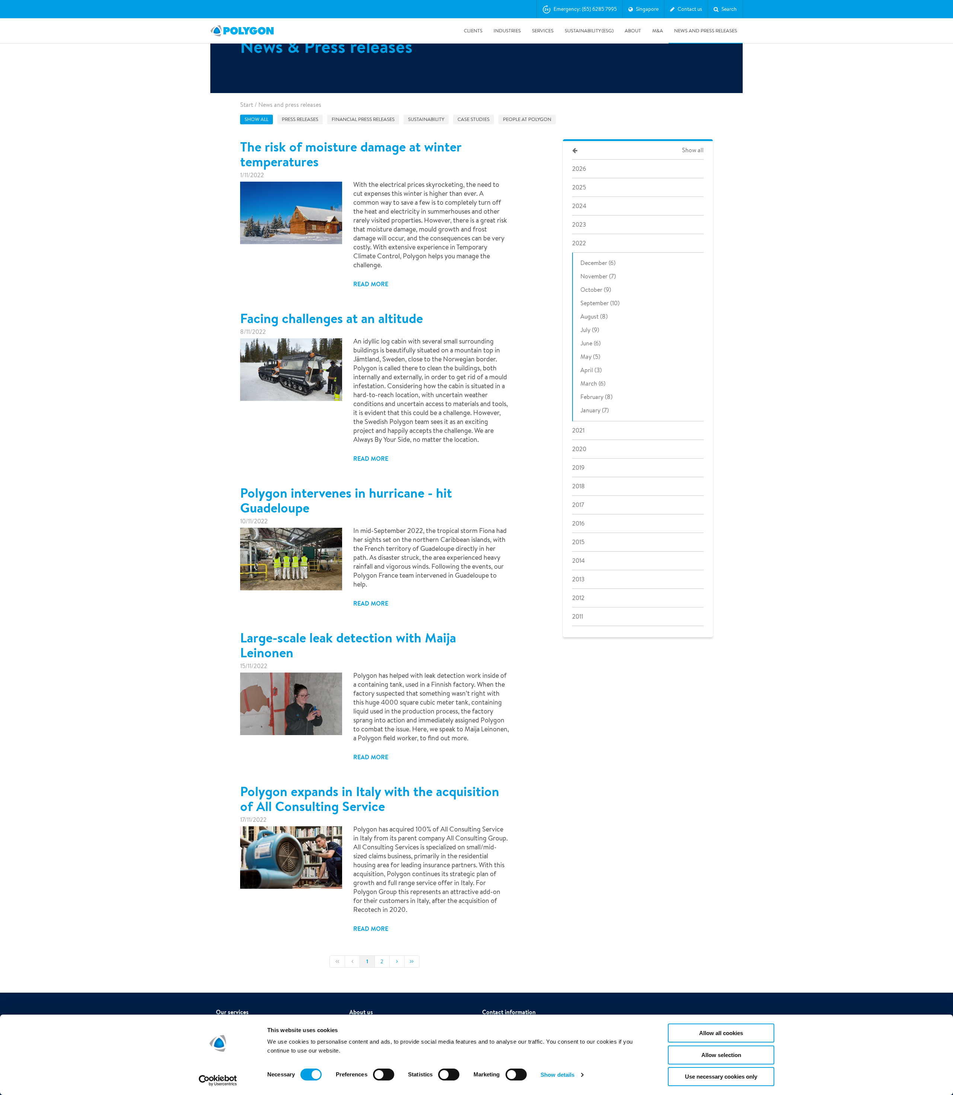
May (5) (590, 357)
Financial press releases (363, 119)
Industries (507, 31)
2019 (578, 468)
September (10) (599, 303)
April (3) (591, 370)
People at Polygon (527, 119)
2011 (577, 616)
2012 (578, 598)
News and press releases (705, 31)
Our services (232, 1012)
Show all (256, 119)
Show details (557, 1075)
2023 (579, 225)
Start (246, 105)
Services (543, 31)
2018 (578, 486)
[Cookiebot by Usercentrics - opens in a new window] (218, 1080)
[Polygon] (242, 30)
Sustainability (426, 119)
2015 (578, 542)
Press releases (300, 119)
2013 (578, 579)
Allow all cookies (721, 1033)
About (633, 31)
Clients (473, 31)
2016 (578, 523)
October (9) (595, 290)
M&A (657, 31)
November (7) (598, 276)
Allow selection (721, 1055)
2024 (579, 206)
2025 (579, 187)
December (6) (597, 263)
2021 (578, 430)
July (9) (589, 330)
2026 (579, 169)
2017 (578, 505)
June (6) (590, 343)
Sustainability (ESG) (589, 31)
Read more (370, 284)
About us (361, 1012)
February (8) (596, 397)
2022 (579, 243)
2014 (578, 561)
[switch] (383, 1080)
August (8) (594, 316)
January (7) (594, 410)
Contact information (509, 1012)
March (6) (592, 383)
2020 (579, 449)
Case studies (474, 119)
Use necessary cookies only (721, 1076)
